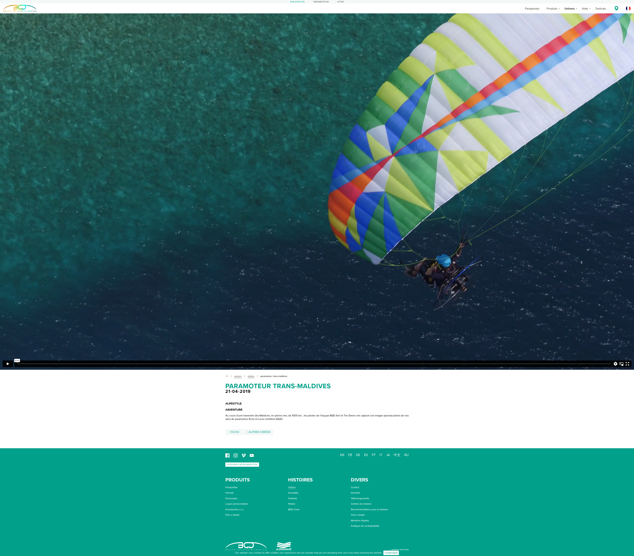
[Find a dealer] (616, 8)
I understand (391, 552)
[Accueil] (227, 376)
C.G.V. (241, 510)
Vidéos (292, 487)
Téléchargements (360, 498)
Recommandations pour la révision (369, 509)
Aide (585, 8)
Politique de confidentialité (365, 525)
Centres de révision (361, 503)
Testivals (600, 8)
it (381, 455)
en (342, 455)
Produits (552, 8)
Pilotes (291, 503)
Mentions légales (360, 520)
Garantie (355, 492)
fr (350, 455)
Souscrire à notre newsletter (242, 464)
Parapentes (297, 1)
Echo (234, 432)
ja (388, 455)
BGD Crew (293, 509)
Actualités (293, 492)
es (366, 455)
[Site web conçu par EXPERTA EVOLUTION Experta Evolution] (399, 549)
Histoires (300, 480)
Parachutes (231, 498)
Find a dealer (232, 514)
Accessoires (231, 509)
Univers (569, 8)
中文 (397, 455)
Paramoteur (321, 1)
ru (406, 455)
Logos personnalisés (236, 503)
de (358, 455)
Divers (359, 480)
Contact (355, 487)
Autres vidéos (259, 432)
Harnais (229, 492)
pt (374, 455)
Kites (340, 1)
